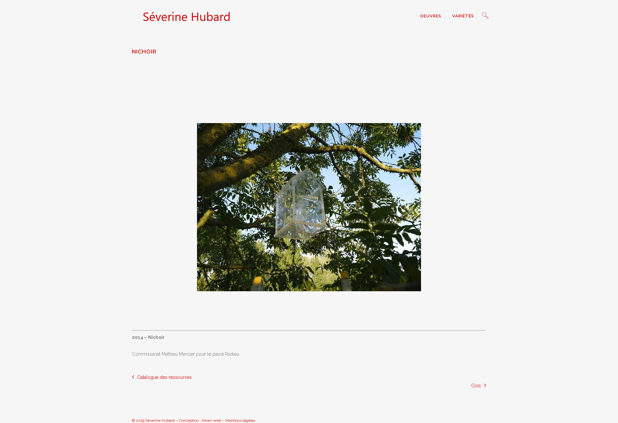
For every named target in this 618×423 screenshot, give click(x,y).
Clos (476, 385)
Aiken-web (211, 420)
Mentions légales (240, 420)
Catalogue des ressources (164, 377)
